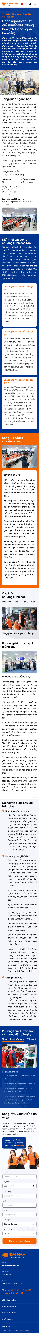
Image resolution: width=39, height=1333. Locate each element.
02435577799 (7, 1275)
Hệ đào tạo (6, 1220)
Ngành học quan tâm (9, 1229)
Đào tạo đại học (10, 1224)
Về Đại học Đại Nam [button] (9, 1300)
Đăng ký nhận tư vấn (19, 1240)
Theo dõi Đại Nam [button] (9, 1313)
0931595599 (19, 1284)
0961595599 (7, 1284)
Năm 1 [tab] (17, 601)
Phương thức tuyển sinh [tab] (13, 1039)
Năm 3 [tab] (33, 601)
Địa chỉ (4, 1210)
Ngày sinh (5, 1182)
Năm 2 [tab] (25, 601)
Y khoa (6, 1233)
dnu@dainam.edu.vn (10, 1266)
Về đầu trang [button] (7, 1326)
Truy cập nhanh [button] (8, 1306)
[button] (24, 4)
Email (4, 1201)
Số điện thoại (6, 1192)
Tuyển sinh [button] (6, 1319)
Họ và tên (5, 1172)
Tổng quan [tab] (6, 601)
